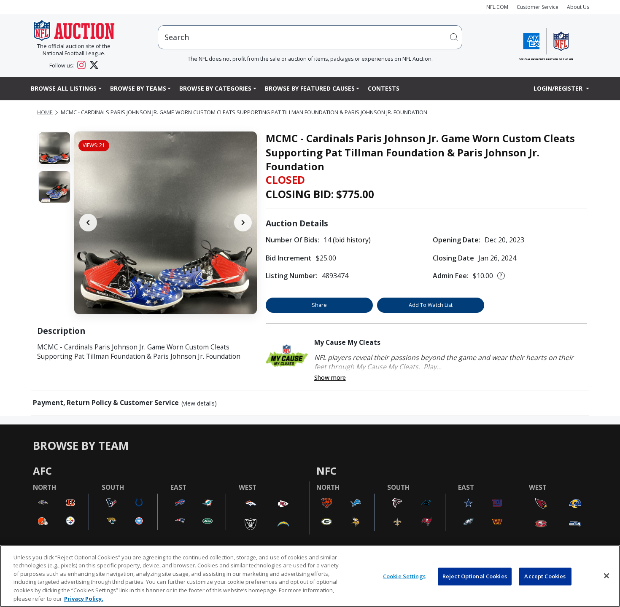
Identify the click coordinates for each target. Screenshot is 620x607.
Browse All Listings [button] (64, 88)
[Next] (243, 222)
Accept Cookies (545, 576)
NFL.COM (497, 7)
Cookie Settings (404, 576)
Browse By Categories (215, 88)
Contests (383, 88)
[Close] (606, 576)
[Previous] (88, 222)
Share (319, 305)
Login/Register (559, 88)
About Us (578, 7)
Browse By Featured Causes (310, 88)
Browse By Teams (138, 88)
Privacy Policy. (83, 598)
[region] (310, 576)
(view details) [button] (199, 403)
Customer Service (537, 7)
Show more (330, 377)
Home (45, 112)
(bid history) (352, 239)
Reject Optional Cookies (474, 576)
